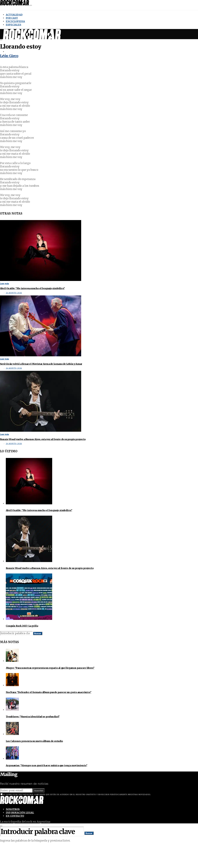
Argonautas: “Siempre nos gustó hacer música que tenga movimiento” (46, 765)
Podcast (12, 18)
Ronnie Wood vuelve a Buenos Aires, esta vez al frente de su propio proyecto (43, 439)
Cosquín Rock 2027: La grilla (22, 625)
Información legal (20, 812)
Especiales (13, 24)
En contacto (15, 815)
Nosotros (13, 809)
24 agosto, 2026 (14, 293)
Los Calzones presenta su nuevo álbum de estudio (34, 741)
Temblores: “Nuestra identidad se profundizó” (33, 716)
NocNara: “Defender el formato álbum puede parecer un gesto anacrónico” (48, 692)
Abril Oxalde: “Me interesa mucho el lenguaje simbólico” (32, 288)
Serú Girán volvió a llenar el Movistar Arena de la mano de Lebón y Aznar (41, 363)
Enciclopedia (15, 21)
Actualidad (14, 14)
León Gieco (9, 56)
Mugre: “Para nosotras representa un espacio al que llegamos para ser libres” (50, 667)
